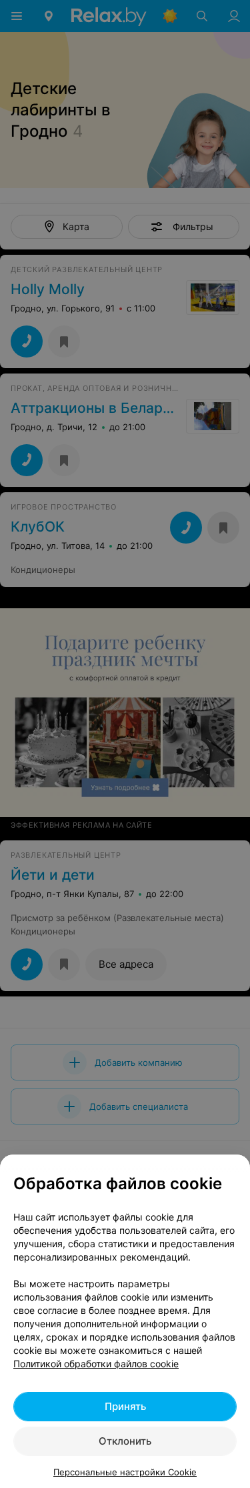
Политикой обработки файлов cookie (96, 1363)
